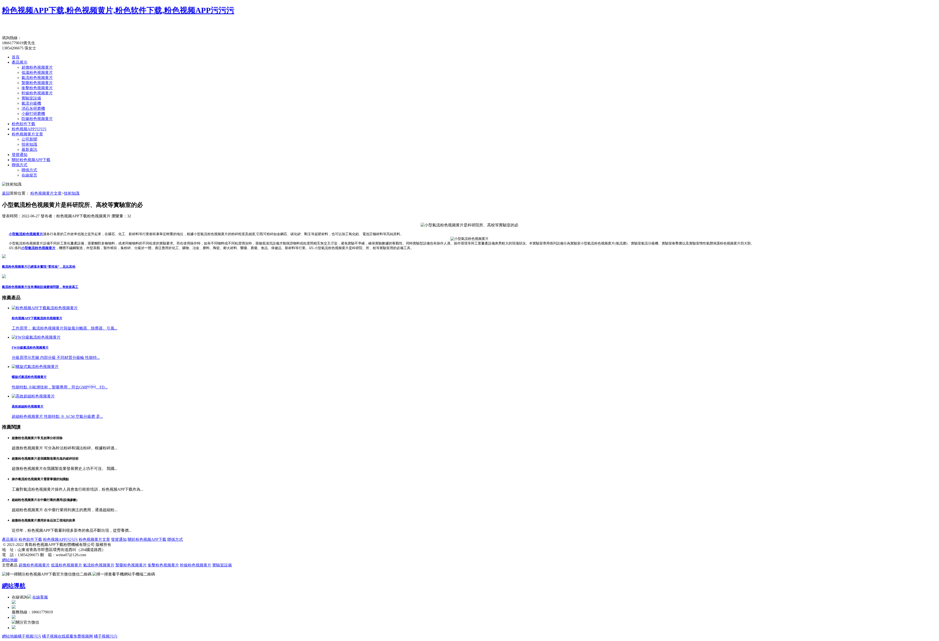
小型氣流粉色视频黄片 (26, 234)
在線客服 (40, 597)
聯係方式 (19, 165)
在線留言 (29, 175)
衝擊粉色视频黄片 (37, 88)
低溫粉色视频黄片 (37, 72)
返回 (6, 193)
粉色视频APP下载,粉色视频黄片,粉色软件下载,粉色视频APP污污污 (118, 10)
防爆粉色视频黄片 (37, 119)
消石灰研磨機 (33, 108)
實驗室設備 (31, 98)
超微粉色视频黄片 (37, 67)
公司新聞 (29, 139)
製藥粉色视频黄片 (37, 83)
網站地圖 (10, 560)
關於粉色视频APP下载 (31, 160)
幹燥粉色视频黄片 (37, 93)
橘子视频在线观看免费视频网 (67, 636)
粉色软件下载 (23, 124)
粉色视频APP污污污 (29, 129)
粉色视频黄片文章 (27, 134)
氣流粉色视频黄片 (37, 78)
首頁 (16, 57)
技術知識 (29, 144)
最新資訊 (29, 149)
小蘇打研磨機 (33, 113)
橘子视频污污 (29, 636)
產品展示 (19, 62)
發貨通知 (19, 155)
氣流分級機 (31, 103)
